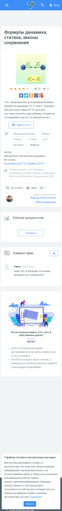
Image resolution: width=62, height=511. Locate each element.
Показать (31, 233)
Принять (30, 504)
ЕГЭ (45, 139)
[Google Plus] (41, 95)
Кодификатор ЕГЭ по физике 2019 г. (24, 163)
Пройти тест (24, 125)
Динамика (18, 145)
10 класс (17, 139)
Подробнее (35, 496)
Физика (45, 134)
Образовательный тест (24, 134)
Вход (56, 5)
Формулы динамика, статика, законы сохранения (25, 37)
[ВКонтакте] (21, 95)
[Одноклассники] (31, 95)
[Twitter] (26, 95)
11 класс (32, 139)
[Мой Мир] (36, 95)
